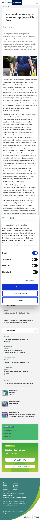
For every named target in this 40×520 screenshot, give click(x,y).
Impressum (19, 491)
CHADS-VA (7, 433)
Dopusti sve (20, 287)
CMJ (9, 501)
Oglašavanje (11, 491)
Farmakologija (8, 346)
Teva (4, 497)
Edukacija (15, 483)
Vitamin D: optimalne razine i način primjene (18, 383)
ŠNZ (9, 505)
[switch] (35, 259)
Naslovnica (6, 6)
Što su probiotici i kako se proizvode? (16, 362)
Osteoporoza (8, 367)
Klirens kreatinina (9, 430)
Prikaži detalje (28, 280)
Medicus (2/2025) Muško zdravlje (14, 402)
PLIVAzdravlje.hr (17, 497)
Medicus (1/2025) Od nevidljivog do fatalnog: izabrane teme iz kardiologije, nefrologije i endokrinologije (22, 414)
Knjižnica (15, 485)
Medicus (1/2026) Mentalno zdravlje (14, 392)
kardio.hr (16, 501)
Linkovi (15, 489)
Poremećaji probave (9, 358)
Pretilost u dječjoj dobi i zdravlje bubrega (17, 313)
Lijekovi (5, 489)
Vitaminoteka (14, 505)
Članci (5, 485)
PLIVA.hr (24, 497)
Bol (5, 335)
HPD (12, 501)
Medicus (15, 487)
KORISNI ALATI (8, 427)
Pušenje (6, 436)
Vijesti (5, 487)
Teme (4, 483)
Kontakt (5, 491)
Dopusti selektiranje (20, 293)
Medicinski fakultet (12, 503)
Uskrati (20, 300)
